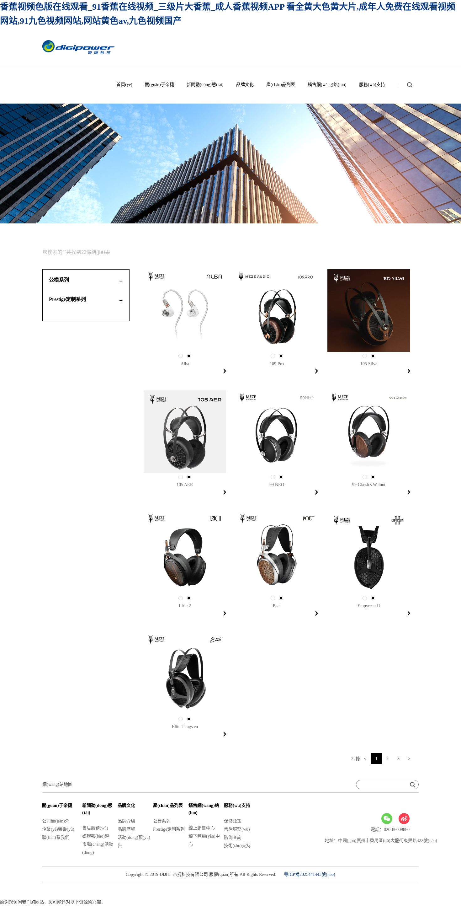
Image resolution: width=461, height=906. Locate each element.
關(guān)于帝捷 (159, 84)
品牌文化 (245, 84)
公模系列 (162, 821)
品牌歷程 (126, 829)
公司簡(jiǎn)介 (55, 821)
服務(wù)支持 (372, 84)
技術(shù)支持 (237, 845)
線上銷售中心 (201, 828)
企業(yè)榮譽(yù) (58, 829)
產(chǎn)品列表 (280, 84)
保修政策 (232, 821)
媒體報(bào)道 (95, 836)
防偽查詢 (232, 837)
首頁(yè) (124, 84)
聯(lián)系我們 (55, 837)
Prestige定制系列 (169, 829)
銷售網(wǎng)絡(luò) (327, 84)
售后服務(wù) (95, 828)
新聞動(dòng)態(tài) (205, 84)
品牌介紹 (126, 821)
